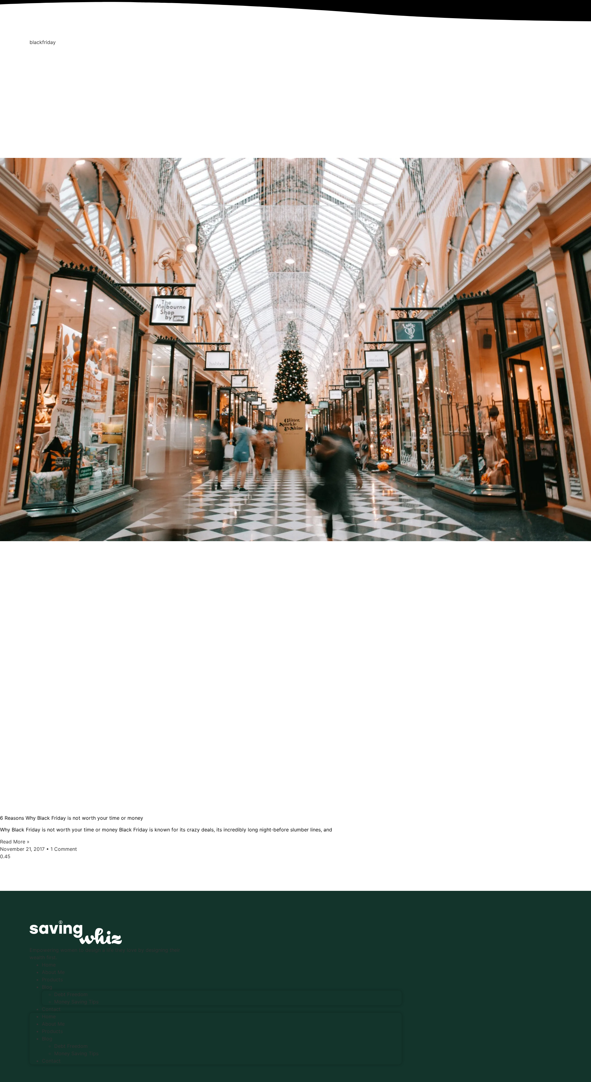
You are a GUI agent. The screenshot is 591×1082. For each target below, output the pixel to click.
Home (49, 965)
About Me (53, 972)
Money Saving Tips (76, 1002)
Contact (51, 1009)
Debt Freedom (71, 994)
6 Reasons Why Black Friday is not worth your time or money (71, 818)
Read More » (15, 842)
